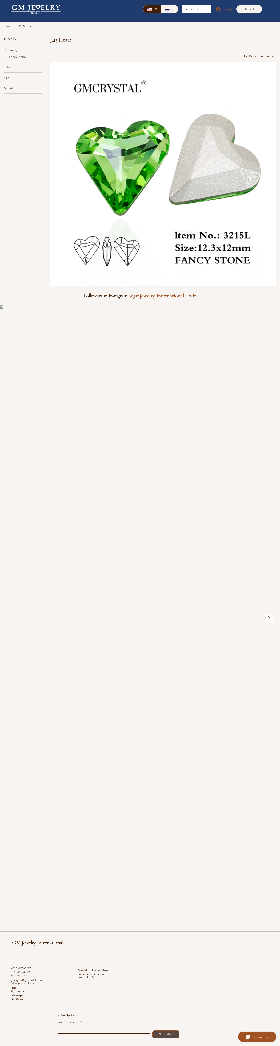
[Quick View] (163, 175)
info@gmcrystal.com (23, 983)
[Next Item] (269, 618)
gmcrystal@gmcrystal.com (26, 980)
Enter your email (68, 1022)
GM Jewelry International (37, 942)
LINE (14, 988)
